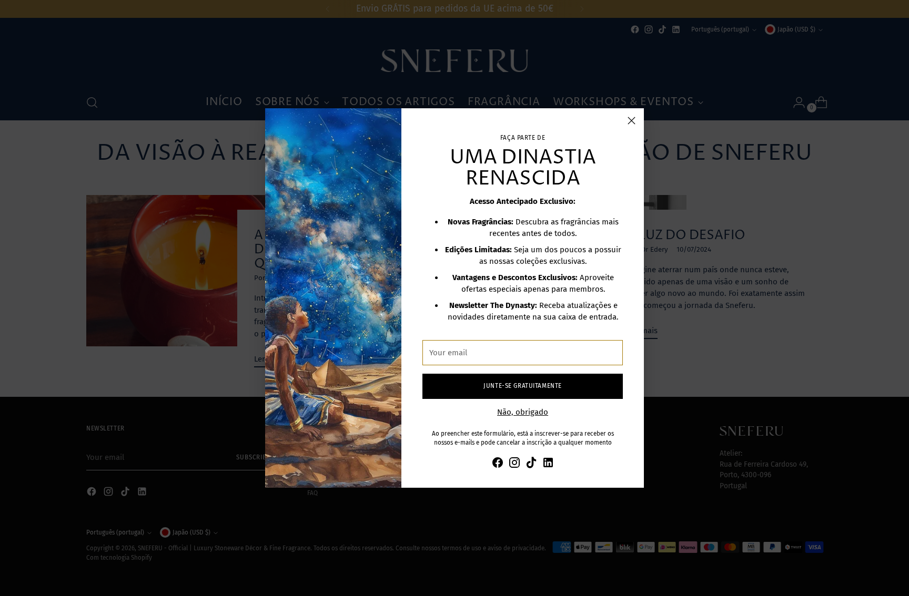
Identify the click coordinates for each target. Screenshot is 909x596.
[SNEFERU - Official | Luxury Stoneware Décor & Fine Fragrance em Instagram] (514, 464)
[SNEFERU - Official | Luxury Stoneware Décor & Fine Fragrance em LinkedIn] (548, 464)
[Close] (631, 120)
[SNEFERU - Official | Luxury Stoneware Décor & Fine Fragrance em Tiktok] (531, 464)
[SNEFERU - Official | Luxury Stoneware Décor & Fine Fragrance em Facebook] (497, 464)
